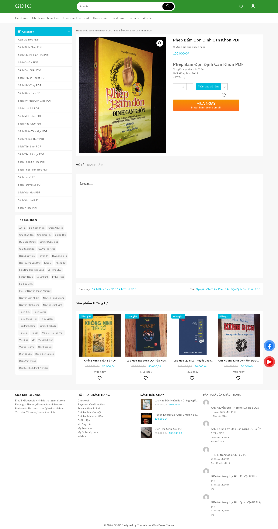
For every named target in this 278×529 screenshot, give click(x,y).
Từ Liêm (23, 333)
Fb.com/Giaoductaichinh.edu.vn (45, 404)
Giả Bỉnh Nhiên (27, 249)
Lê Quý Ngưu (26, 277)
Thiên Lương (39, 312)
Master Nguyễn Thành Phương (35, 291)
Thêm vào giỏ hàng (208, 86)
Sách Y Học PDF (27, 207)
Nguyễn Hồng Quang (53, 298)
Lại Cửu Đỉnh (26, 284)
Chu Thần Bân (26, 235)
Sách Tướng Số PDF (30, 184)
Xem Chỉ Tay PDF (237, 454)
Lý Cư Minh (42, 277)
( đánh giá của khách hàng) (190, 46)
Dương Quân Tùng (49, 242)
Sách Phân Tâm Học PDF (32, 131)
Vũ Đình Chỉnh (45, 340)
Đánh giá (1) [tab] (95, 164)
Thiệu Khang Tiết (28, 319)
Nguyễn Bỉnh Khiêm (29, 298)
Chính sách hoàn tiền (90, 416)
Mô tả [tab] (80, 164)
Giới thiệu (84, 420)
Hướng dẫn (84, 424)
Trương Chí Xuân (48, 326)
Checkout (83, 400)
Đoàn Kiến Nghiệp (44, 354)
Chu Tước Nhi (44, 235)
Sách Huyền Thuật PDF (32, 77)
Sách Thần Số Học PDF (31, 161)
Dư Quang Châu (27, 242)
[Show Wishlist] (243, 6)
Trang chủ (81, 30)
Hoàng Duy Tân (27, 256)
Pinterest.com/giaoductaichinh (46, 408)
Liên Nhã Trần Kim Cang (31, 270)
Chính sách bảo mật (89, 412)
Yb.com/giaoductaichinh (40, 412)
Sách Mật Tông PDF (30, 116)
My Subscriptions (88, 432)
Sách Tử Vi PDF (27, 177)
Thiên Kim (24, 312)
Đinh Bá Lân (25, 354)
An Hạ (22, 228)
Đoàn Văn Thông (27, 361)
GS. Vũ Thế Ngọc (46, 249)
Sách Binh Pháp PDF (30, 47)
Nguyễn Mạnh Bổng (29, 305)
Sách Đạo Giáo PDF (29, 70)
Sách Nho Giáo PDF (30, 123)
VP (33, 340)
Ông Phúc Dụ (45, 347)
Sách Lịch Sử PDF (28, 108)
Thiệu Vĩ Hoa (47, 319)
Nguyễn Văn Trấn (206, 289)
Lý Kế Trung (58, 277)
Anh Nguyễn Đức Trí (223, 407)
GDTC (23, 5)
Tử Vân (34, 333)
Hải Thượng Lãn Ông (30, 263)
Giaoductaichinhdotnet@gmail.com (44, 400)
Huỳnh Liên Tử (59, 256)
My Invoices (85, 428)
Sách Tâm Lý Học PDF (31, 154)
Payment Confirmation (91, 404)
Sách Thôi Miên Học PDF (33, 169)
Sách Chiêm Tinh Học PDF (33, 54)
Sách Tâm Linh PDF (29, 146)
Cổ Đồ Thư (60, 235)
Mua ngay (100, 371)
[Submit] (168, 6)
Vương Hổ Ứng (26, 347)
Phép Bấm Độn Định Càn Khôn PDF (239, 289)
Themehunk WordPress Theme (155, 525)
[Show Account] (253, 6)
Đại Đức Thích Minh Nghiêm (33, 368)
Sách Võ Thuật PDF (29, 200)
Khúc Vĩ (48, 263)
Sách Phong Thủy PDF (31, 138)
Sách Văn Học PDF (29, 192)
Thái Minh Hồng (27, 326)
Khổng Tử (61, 263)
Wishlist (83, 436)
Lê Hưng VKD (54, 270)
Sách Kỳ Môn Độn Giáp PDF (34, 100)
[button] (159, 43)
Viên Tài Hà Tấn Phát (53, 333)
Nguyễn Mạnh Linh (52, 305)
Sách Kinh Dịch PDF (30, 93)
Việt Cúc (23, 340)
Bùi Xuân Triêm (37, 228)
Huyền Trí (43, 256)
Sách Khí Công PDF (29, 85)
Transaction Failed (89, 408)
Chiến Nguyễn (55, 228)
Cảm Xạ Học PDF (28, 39)
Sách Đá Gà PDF (28, 62)
